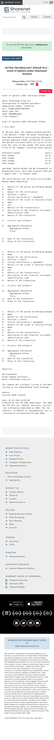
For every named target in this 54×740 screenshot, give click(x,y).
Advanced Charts (17, 556)
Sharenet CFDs (16, 584)
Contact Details (16, 492)
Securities (14, 541)
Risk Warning (15, 521)
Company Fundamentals (20, 462)
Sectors (34, 17)
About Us (13, 495)
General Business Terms (20, 514)
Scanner (47, 17)
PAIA (11, 524)
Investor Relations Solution (22, 568)
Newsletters (14, 480)
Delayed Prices (16, 459)
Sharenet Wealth (17, 587)
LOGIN (45, 2)
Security (13, 528)
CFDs (11, 545)
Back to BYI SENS (13, 58)
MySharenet (42, 45)
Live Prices (14, 455)
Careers (12, 499)
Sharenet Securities (18, 580)
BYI (26, 84)
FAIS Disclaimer (16, 517)
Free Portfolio (15, 452)
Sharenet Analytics (18, 466)
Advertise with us (17, 502)
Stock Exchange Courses (19, 477)
